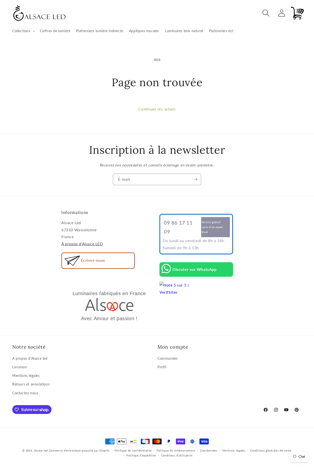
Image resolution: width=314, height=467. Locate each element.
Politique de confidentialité (133, 450)
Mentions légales (26, 376)
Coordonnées (209, 450)
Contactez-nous (25, 393)
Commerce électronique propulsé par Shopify (79, 450)
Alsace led (41, 450)
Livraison (19, 367)
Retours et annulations (31, 384)
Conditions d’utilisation (177, 455)
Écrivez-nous (92, 260)
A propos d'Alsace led (30, 358)
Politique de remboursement (176, 450)
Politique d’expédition (141, 455)
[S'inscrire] (195, 179)
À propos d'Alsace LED (82, 243)
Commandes (167, 358)
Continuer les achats (157, 109)
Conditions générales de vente (270, 450)
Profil (161, 367)
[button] (23, 31)
